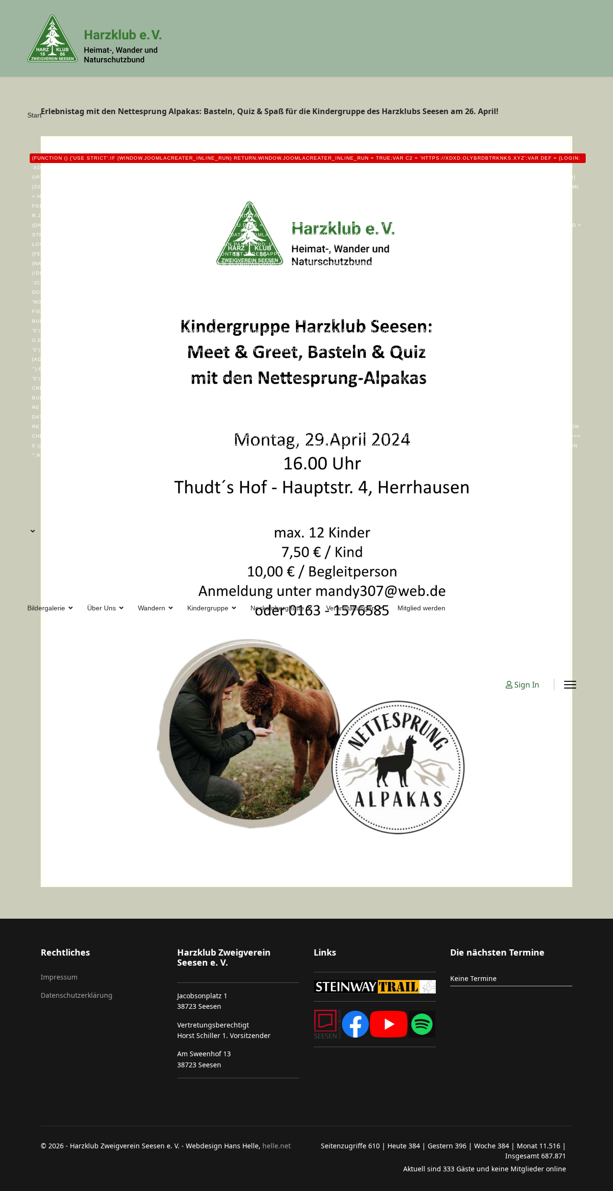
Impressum (59, 976)
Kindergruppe (207, 608)
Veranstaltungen (350, 608)
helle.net (276, 1145)
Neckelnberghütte (277, 608)
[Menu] (570, 684)
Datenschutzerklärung (77, 995)
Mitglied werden (421, 608)
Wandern (151, 608)
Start (304, 284)
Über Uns (101, 608)
